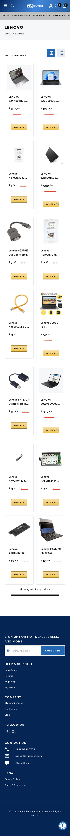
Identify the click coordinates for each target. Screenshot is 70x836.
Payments (10, 687)
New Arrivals (21, 15)
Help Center (11, 669)
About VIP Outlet (14, 703)
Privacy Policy (12, 779)
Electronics (41, 15)
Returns (9, 675)
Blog (7, 714)
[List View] (61, 53)
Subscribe (53, 650)
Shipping (10, 681)
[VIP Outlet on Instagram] (13, 731)
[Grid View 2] (51, 53)
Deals (5, 15)
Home (8, 33)
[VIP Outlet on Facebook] (7, 731)
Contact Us (11, 708)
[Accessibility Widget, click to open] (62, 825)
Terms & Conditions (15, 785)
